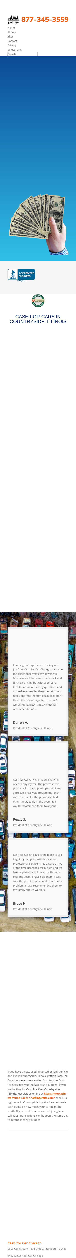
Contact (12, 41)
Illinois (12, 32)
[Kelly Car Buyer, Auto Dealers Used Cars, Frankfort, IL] (21, 275)
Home (11, 27)
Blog (10, 36)
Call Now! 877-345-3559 (40, 158)
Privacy (12, 45)
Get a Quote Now (38, 173)
